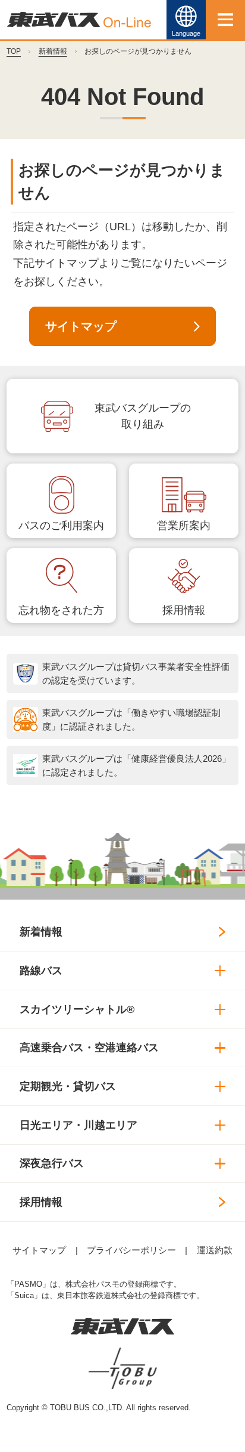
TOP (14, 51)
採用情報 (183, 610)
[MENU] (225, 19)
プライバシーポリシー (131, 1250)
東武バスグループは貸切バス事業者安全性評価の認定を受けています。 (136, 673)
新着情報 (53, 51)
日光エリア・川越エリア (78, 1125)
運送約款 (215, 1250)
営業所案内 (184, 526)
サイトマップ (81, 326)
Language (186, 33)
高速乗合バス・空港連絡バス (89, 1048)
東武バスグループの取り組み (143, 416)
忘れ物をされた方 (61, 610)
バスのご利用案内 (61, 526)
